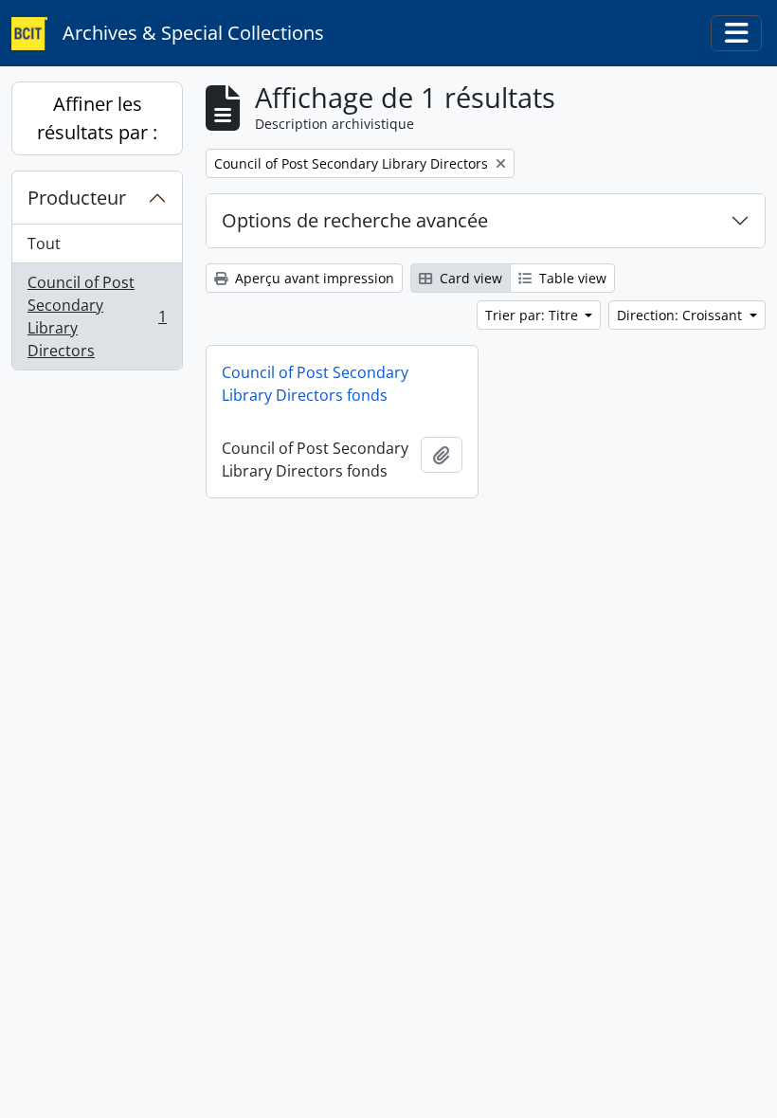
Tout (44, 243)
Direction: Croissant (681, 315)
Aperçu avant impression (312, 278)
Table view (570, 278)
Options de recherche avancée (355, 220)
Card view (469, 278)
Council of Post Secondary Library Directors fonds (315, 384)
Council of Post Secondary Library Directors (97, 316)
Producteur (76, 197)
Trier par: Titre (533, 315)
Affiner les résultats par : (97, 118)
